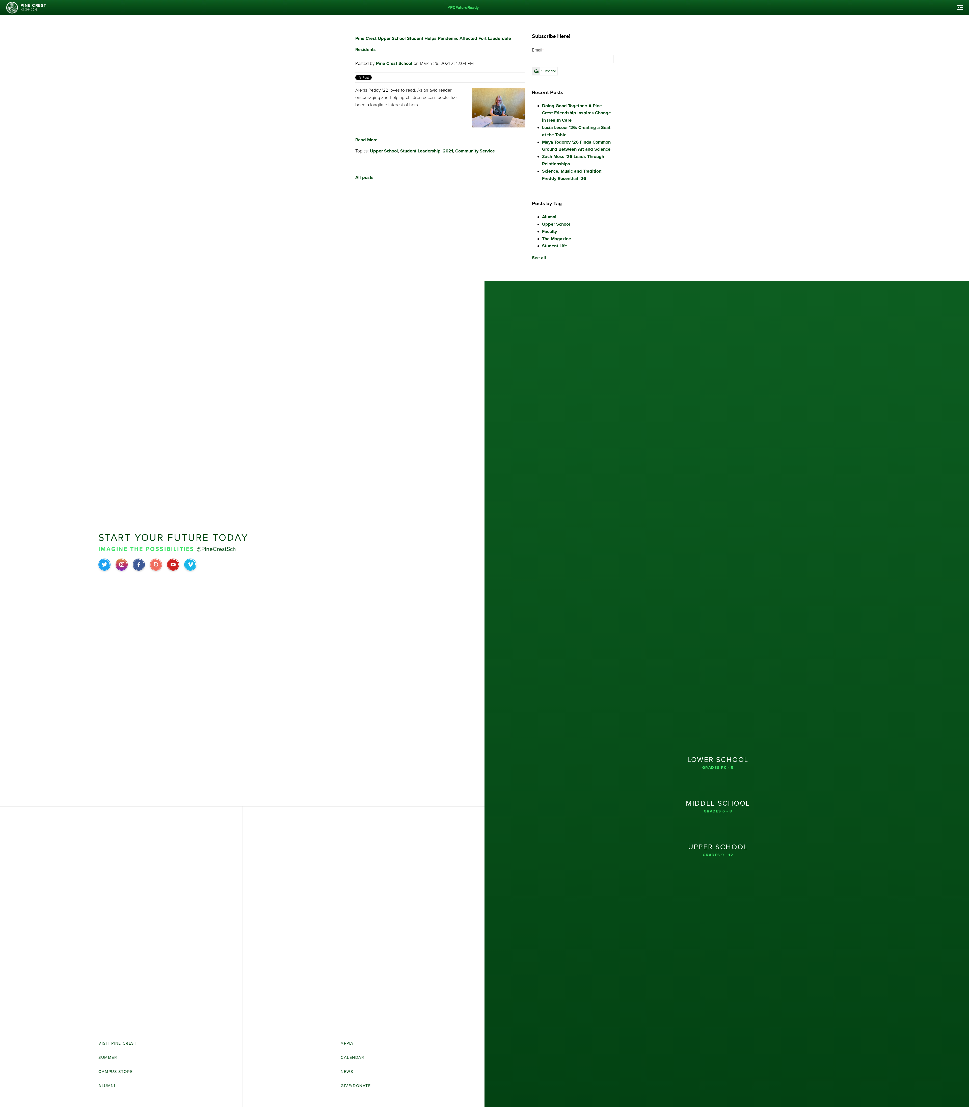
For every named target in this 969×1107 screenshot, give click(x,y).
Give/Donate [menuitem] (356, 1086)
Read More (366, 140)
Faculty (549, 231)
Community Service (475, 151)
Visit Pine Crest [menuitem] (117, 1043)
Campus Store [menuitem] (115, 1072)
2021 (448, 151)
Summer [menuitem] (107, 1058)
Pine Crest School (394, 63)
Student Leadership (420, 151)
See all (539, 257)
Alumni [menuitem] (107, 1086)
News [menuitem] (347, 1072)
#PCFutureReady (463, 7)
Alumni (549, 217)
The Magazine (556, 239)
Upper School (384, 151)
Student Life (554, 246)
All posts (364, 177)
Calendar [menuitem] (352, 1058)
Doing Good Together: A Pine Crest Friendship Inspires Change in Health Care (576, 113)
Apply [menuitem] (347, 1043)
